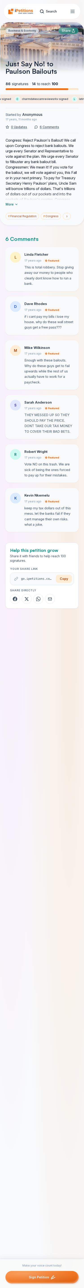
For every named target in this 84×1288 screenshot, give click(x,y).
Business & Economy (22, 30)
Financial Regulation (22, 216)
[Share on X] (27, 599)
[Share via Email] (50, 599)
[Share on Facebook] (15, 599)
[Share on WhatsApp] (38, 599)
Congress (50, 216)
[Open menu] (73, 11)
